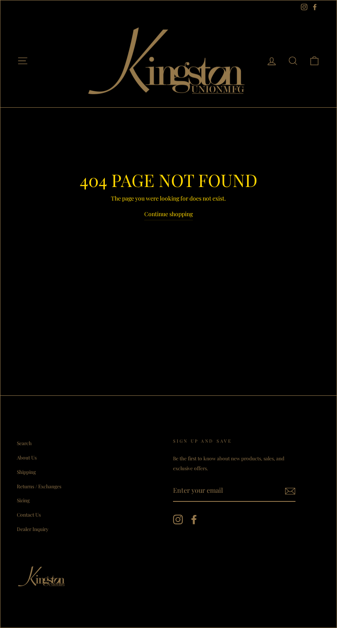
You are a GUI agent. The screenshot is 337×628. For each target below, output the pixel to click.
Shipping (26, 472)
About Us (27, 457)
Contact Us (29, 514)
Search (24, 443)
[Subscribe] (290, 490)
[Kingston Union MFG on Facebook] (194, 519)
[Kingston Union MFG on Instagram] (178, 519)
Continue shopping (168, 214)
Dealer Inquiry (32, 529)
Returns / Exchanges (39, 486)
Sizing (23, 500)
